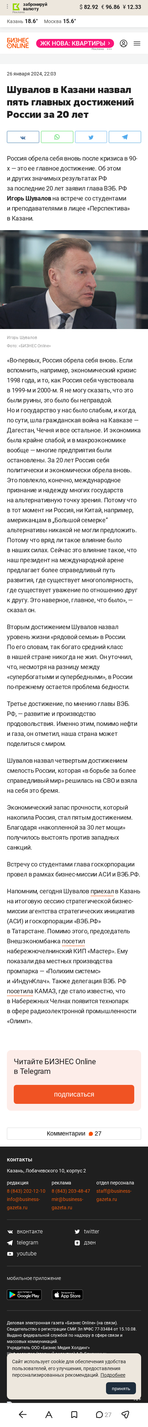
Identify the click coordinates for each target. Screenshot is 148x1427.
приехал (102, 891)
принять (121, 1388)
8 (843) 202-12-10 (26, 1191)
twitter (91, 1231)
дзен (89, 1242)
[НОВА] (73, 43)
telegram (26, 1242)
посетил (73, 941)
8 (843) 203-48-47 (71, 1191)
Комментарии (74, 1133)
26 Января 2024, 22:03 (31, 73)
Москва (53, 21)
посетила (20, 991)
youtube (25, 1253)
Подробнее (113, 1375)
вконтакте (29, 1231)
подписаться (74, 1094)
